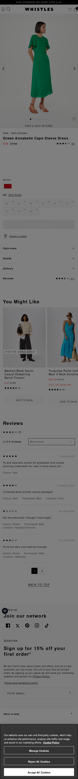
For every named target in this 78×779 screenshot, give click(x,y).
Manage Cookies (39, 750)
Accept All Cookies (39, 772)
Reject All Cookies (39, 761)
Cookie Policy (51, 742)
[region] (39, 751)
